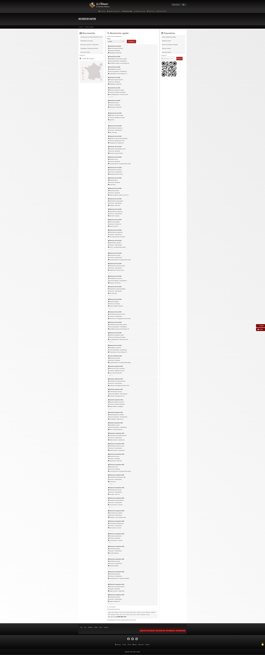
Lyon (150, 612)
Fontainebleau (112, 73)
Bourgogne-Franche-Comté (116, 174)
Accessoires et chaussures (179, 631)
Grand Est (111, 120)
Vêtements (128, 631)
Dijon (135, 612)
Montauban (112, 517)
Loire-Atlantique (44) (114, 94)
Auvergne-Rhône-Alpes (125, 163)
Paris (131, 614)
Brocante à (166, 48)
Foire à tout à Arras (85, 52)
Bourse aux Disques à (170, 44)
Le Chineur (102, 4)
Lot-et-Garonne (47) (114, 578)
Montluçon (111, 205)
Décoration (118, 631)
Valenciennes (112, 107)
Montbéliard (112, 53)
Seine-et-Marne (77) (122, 73)
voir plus (82, 55)
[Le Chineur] (92, 4)
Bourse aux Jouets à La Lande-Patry (89, 44)
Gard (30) (114, 132)
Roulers (111, 306)
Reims (134, 614)
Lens (110, 373)
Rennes (138, 614)
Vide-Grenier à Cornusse (86, 41)
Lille (110, 293)
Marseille (153, 612)
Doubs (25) (118, 53)
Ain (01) (111, 247)
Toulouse (111, 396)
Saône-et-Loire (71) (124, 195)
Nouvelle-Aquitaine (114, 553)
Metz (109, 614)
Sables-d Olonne (113, 440)
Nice (124, 614)
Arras (113, 612)
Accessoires (138, 631)
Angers (109, 612)
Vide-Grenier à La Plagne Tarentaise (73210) (91, 37)
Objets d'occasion (105, 631)
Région (109, 38)
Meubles (148, 631)
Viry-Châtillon (112, 419)
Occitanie (117, 216)
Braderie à (166, 41)
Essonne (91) (120, 419)
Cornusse (111, 494)
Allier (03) (117, 205)
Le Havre (143, 612)
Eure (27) (116, 226)
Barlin (110, 429)
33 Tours (155, 631)
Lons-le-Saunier (113, 504)
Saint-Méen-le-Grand (114, 63)
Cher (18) (117, 494)
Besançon (111, 283)
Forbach (111, 601)
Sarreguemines (113, 143)
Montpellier (113, 614)
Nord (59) (119, 107)
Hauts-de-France (119, 153)
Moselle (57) (121, 143)
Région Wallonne (113, 406)
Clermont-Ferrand (129, 612)
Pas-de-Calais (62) (117, 373)
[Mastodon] (132, 639)
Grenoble (138, 612)
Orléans (127, 614)
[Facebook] (128, 639)
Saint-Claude (112, 528)
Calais (124, 612)
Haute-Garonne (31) (119, 396)
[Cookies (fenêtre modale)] (262, 644)
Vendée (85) (112, 270)
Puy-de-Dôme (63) (113, 163)
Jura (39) (120, 504)
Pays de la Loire (124, 94)
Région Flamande (118, 306)
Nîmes (121, 614)
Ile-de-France (112, 184)
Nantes (117, 614)
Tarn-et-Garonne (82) (114, 236)
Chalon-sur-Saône (113, 195)
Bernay (111, 226)
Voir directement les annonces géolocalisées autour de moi (121, 620)
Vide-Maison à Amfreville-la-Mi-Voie (89, 48)
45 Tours (163, 631)
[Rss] (136, 639)
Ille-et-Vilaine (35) (124, 63)
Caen (121, 612)
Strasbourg (143, 614)
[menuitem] (102, 11)
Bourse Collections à (169, 37)
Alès (110, 132)
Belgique (121, 406)
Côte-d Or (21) (112, 318)
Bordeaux (117, 612)
